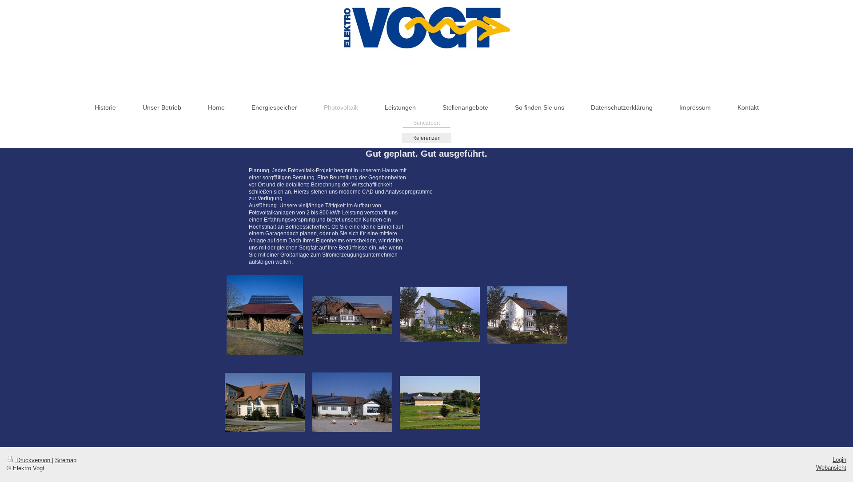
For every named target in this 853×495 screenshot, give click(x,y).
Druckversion (33, 460)
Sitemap (65, 460)
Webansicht (831, 467)
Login (839, 459)
